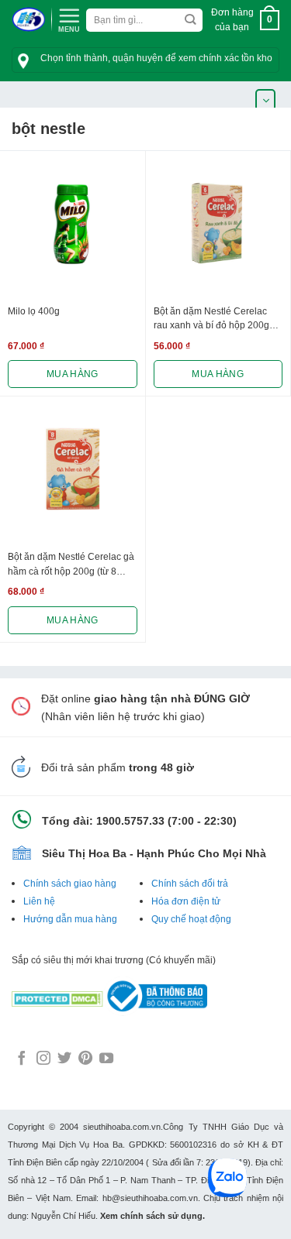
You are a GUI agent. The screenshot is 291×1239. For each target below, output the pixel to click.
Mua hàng (73, 374)
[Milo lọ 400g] (72, 223)
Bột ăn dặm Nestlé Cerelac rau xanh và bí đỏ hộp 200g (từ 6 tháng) (211, 320)
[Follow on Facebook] (22, 1059)
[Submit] (190, 21)
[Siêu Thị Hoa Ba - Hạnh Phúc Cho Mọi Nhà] (28, 20)
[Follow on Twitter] (64, 1059)
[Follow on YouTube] (106, 1059)
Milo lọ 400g (34, 311)
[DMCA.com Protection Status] (57, 995)
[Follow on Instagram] (43, 1059)
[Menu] (69, 18)
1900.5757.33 (130, 821)
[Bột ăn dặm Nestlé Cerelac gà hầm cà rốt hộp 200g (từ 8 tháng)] (72, 468)
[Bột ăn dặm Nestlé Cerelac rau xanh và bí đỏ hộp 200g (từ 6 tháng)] (218, 223)
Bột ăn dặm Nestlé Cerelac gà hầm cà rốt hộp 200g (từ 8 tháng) (71, 565)
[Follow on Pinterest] (85, 1059)
